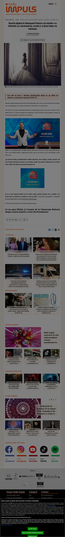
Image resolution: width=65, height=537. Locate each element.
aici (53, 511)
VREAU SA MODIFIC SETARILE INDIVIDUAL (32, 532)
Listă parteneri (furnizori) (6, 524)
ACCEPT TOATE (32, 528)
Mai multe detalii (51, 505)
